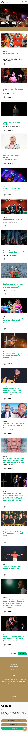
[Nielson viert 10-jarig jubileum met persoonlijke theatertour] (14, 340)
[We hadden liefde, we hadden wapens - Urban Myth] (14, 623)
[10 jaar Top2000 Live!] (14, 175)
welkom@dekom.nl (14, 669)
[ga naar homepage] (6, 2)
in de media (10, 64)
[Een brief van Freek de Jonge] (14, 142)
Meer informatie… (9, 716)
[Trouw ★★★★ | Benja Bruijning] (14, 109)
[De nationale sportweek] (14, 40)
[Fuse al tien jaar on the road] (14, 206)
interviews (9, 225)
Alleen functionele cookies (14, 720)
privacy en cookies (14, 699)
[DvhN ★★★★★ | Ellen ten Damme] (14, 75)
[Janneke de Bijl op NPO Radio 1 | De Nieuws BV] (14, 553)
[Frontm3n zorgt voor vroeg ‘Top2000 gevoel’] (14, 237)
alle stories (5, 29)
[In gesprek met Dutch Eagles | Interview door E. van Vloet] (14, 518)
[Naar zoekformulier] (23, 2)
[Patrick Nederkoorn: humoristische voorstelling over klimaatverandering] (14, 270)
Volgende (22, 653)
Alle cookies (14, 728)
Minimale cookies (14, 724)
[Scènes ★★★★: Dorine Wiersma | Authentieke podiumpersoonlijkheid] (14, 375)
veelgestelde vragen (14, 700)
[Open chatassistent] (25, 729)
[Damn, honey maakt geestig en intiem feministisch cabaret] (14, 305)
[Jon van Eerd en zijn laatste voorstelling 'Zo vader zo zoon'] (14, 410)
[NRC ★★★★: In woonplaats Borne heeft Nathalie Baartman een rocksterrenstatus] (14, 445)
